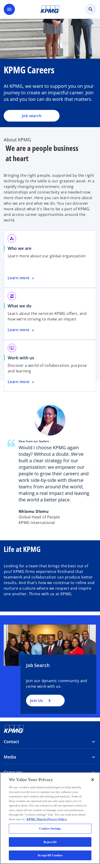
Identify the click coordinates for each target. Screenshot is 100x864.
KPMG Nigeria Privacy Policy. (47, 819)
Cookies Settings (50, 828)
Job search (31, 116)
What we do (19, 306)
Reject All (49, 842)
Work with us (22, 358)
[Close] (92, 780)
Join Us (36, 700)
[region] (50, 818)
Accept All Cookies (49, 855)
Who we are (21, 248)
